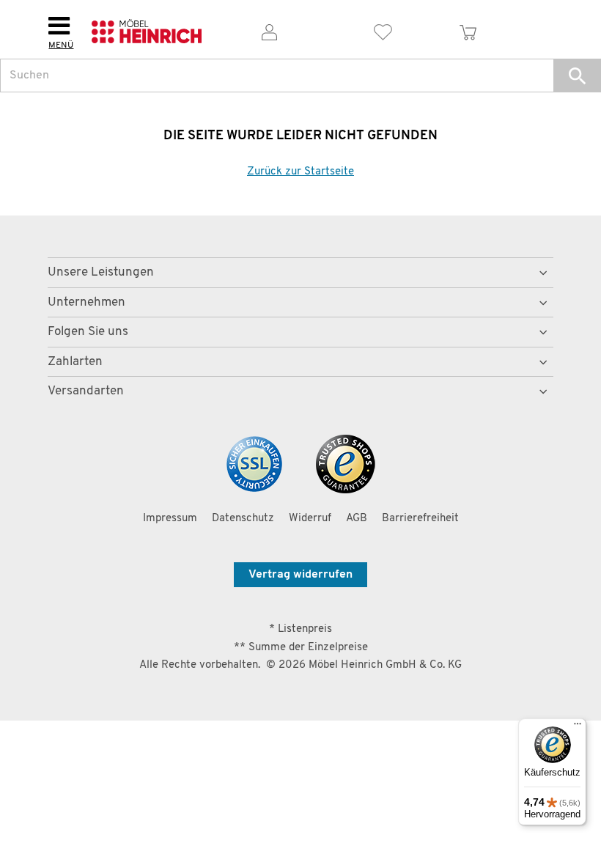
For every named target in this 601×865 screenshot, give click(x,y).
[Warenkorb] (468, 30)
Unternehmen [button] (86, 302)
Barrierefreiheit (420, 518)
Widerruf (310, 518)
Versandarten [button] (86, 391)
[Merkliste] (383, 30)
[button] (577, 75)
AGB (356, 518)
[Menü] (577, 727)
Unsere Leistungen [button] (101, 272)
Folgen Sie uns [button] (88, 331)
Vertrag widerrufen (300, 575)
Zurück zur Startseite (300, 171)
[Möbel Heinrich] (147, 29)
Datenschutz (243, 518)
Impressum (170, 518)
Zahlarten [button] (75, 362)
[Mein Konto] (269, 30)
